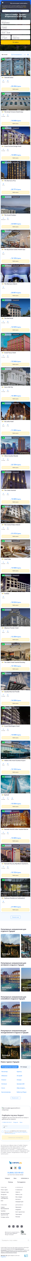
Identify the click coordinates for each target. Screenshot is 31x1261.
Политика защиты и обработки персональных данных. (14, 1252)
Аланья (3, 1080)
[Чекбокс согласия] (3, 1132)
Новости (17, 1192)
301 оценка (8, 265)
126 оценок (8, 880)
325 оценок (8, 128)
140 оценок (8, 776)
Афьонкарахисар (21, 1088)
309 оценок (8, 197)
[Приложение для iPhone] (11, 1167)
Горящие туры (5, 1192)
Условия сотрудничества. (11, 1251)
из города (23, 1067)
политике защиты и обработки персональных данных (16, 1132)
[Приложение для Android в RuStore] (19, 1167)
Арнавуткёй (20, 1084)
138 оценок (8, 811)
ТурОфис (3, 1211)
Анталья (4, 1084)
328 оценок (8, 93)
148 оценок (8, 742)
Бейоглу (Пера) (21, 1092)
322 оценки (8, 162)
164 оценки (8, 644)
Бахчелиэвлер (6, 1092)
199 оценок (8, 472)
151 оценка (8, 708)
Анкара (19, 1080)
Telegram (15, 1122)
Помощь (10, 1182)
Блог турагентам (20, 1212)
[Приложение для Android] (15, 1167)
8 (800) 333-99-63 (15, 1172)
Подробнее (3, 1256)
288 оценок (8, 300)
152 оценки (8, 673)
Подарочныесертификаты (4, 1197)
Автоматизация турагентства (5, 1214)
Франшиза (18, 1207)
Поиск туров (4, 1189)
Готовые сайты (5, 1217)
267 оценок (8, 334)
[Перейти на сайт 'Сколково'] (23, 1233)
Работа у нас (18, 1194)
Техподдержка (21, 1182)
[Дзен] (21, 1226)
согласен (7, 1131)
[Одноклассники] (17, 1226)
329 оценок (8, 59)
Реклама (17, 1216)
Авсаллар (4, 1071)
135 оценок (8, 845)
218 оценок (8, 369)
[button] (15, 22)
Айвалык (4, 1075)
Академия (18, 1209)
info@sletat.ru (25, 1178)
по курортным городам (9, 1067)
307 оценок (8, 231)
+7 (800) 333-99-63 (7, 1122)
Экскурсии (3, 1194)
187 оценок (8, 506)
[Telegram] (9, 1226)
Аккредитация (19, 1201)
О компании (18, 1189)
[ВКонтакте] (13, 1226)
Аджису (19, 1071)
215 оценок (8, 403)
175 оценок (8, 575)
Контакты (18, 1199)
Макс (21, 1122)
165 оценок (8, 609)
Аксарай (19, 1075)
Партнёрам (18, 1214)
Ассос (3, 1088)
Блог (2, 1200)
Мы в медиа (18, 1197)
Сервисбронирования (5, 1207)
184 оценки (8, 541)
